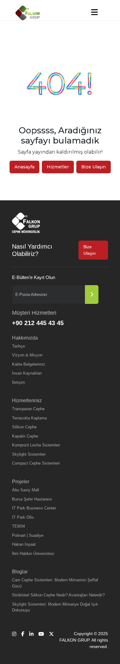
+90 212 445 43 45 (38, 323)
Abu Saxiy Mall (25, 490)
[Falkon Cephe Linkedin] (31, 640)
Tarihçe (18, 346)
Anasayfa (24, 167)
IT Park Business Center (34, 508)
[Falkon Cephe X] (51, 640)
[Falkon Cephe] (27, 13)
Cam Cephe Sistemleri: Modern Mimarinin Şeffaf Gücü (55, 583)
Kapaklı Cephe (25, 436)
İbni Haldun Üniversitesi (33, 553)
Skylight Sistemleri (29, 454)
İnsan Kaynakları (27, 373)
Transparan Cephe (28, 409)
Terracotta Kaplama (29, 418)
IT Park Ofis (23, 517)
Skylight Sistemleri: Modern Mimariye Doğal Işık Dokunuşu (55, 607)
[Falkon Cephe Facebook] (22, 640)
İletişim (18, 382)
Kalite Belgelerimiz (28, 364)
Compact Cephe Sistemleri (36, 463)
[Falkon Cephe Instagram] (14, 640)
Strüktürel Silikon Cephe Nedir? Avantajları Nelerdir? (58, 595)
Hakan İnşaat (24, 544)
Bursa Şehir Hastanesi (32, 499)
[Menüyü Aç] (94, 12)
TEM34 (18, 526)
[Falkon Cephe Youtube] (41, 640)
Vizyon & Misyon (27, 355)
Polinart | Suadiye (27, 535)
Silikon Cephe (24, 427)
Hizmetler (58, 167)
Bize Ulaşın (93, 167)
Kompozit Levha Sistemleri (36, 445)
